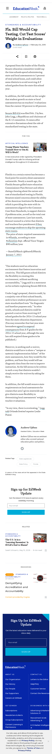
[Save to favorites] (26, 56)
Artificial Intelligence (16, 143)
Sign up (26, 652)
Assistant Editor (26, 431)
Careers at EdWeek (13, 698)
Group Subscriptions (14, 720)
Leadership (13, 17)
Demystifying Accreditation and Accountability (16, 587)
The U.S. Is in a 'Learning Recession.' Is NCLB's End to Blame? (16, 542)
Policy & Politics (27, 17)
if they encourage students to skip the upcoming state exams (25, 227)
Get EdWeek (11, 706)
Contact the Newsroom (40, 693)
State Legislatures (25, 459)
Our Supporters (12, 693)
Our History (10, 684)
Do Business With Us (40, 706)
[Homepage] (26, 8)
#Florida (12, 237)
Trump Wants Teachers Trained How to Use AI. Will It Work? (17, 150)
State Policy (23, 464)
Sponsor (9, 579)
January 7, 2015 (14, 254)
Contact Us (36, 674)
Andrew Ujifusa (21, 45)
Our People (10, 689)
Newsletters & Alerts (14, 715)
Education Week (38, 431)
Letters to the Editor (39, 679)
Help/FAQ (34, 684)
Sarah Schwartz (12, 550)
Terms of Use (33, 748)
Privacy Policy (28, 741)
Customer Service (38, 689)
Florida (35, 464)
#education (11, 240)
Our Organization (12, 679)
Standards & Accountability (23, 25)
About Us (9, 674)
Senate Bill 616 (13, 113)
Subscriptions (11, 711)
